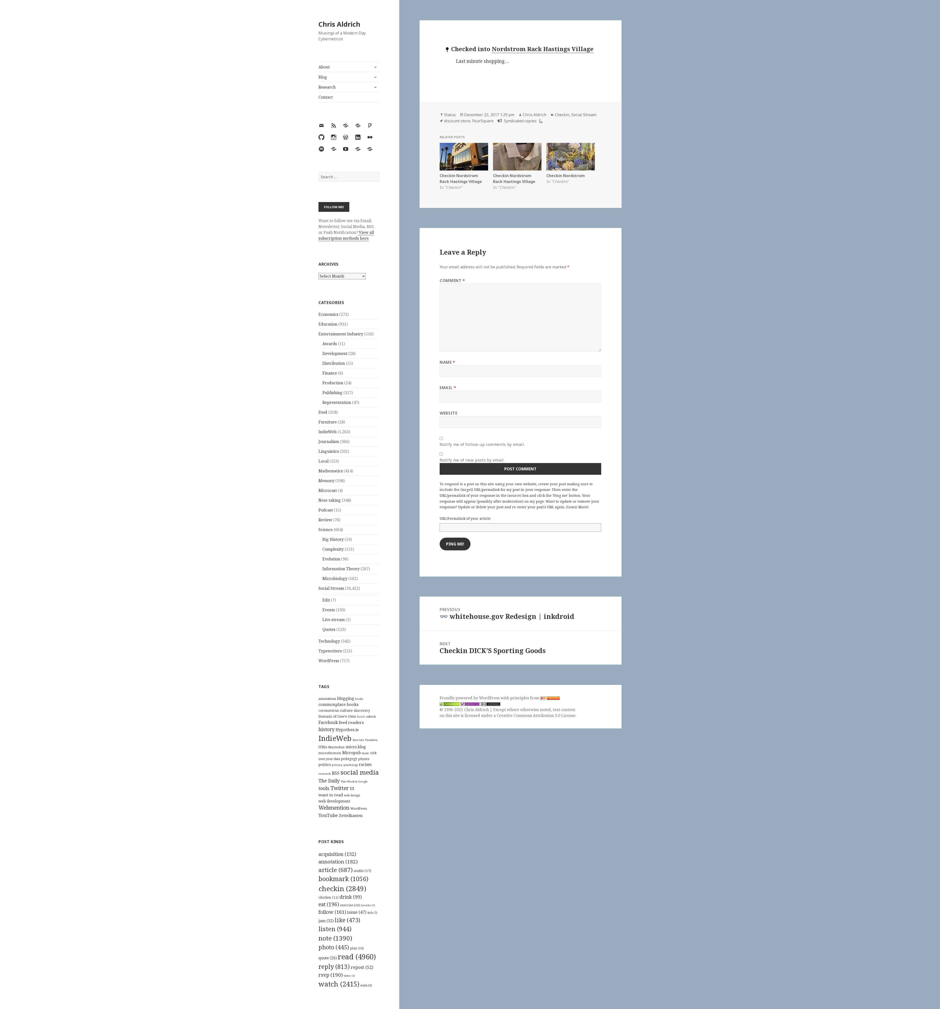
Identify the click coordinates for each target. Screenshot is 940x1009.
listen (335, 929)
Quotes (328, 629)
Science (325, 529)
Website (448, 413)
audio (362, 870)
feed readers (351, 722)
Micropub (351, 752)
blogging (345, 698)
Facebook (328, 722)
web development (334, 801)
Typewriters (330, 651)
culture (346, 710)
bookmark (343, 878)
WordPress (328, 660)
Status (450, 114)
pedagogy (349, 758)
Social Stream (331, 588)
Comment (452, 280)
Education (327, 324)
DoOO (361, 716)
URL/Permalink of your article (465, 518)
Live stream (333, 619)
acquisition (337, 854)
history (326, 729)
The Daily (329, 780)
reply (334, 967)
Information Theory (341, 568)
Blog (322, 77)
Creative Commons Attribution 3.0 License (536, 715)
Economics (328, 314)
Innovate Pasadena (364, 740)
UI (352, 788)
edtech (371, 716)
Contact (325, 97)
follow (332, 911)
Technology (329, 641)
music (365, 753)
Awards (329, 343)
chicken (328, 897)
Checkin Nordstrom (565, 175)
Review (325, 519)
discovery (362, 710)
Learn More (577, 507)
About (324, 67)
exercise (350, 905)
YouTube (328, 815)
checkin (342, 888)
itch (372, 913)
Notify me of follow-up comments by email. (482, 444)
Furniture (327, 422)
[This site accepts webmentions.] (470, 704)
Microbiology (334, 578)
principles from (525, 698)
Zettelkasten (351, 815)
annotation (338, 861)
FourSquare (483, 121)
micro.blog (356, 746)
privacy (337, 765)
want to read (330, 795)
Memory (326, 480)
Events (328, 609)
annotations (327, 698)
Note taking (329, 500)
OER (373, 753)
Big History (333, 539)
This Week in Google (354, 781)
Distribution (333, 363)
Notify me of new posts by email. (472, 460)
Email (448, 387)
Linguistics (328, 451)
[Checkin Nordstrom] (570, 156)
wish (366, 985)
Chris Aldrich (339, 24)
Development (334, 353)
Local (323, 461)
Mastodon (336, 747)
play (357, 948)
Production (332, 382)
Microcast (327, 490)
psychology (351, 765)
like (347, 920)
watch (338, 983)
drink (351, 897)
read (357, 957)
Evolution (331, 559)
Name (447, 362)
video (349, 975)
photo (333, 947)
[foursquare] (540, 120)
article (335, 870)
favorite (368, 905)
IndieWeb (327, 431)
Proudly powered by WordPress (470, 698)
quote (327, 958)
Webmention (333, 807)
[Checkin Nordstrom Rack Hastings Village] (464, 156)
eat (328, 904)
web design (352, 795)
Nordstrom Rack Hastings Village (543, 49)
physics (363, 759)
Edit (326, 600)
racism (365, 764)
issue (356, 912)
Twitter (339, 788)
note (335, 938)
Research (327, 87)
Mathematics (330, 471)
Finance (329, 373)
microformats (329, 753)
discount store (457, 121)
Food (322, 412)
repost (362, 967)
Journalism (328, 441)
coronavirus (328, 710)
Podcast (325, 510)
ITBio (322, 747)
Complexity (333, 549)
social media (360, 772)
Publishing (332, 392)
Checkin (562, 114)
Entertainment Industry (340, 334)
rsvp (330, 974)
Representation (336, 402)
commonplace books (338, 704)
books (359, 699)
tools (323, 788)
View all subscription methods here (346, 235)
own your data (329, 759)
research (324, 773)
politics (324, 764)
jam (326, 920)
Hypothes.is (347, 729)
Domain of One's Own (337, 716)
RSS (336, 773)
